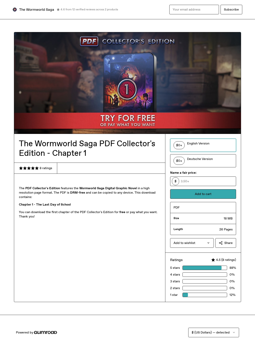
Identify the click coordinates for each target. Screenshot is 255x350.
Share (228, 243)
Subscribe (231, 9)
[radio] (203, 145)
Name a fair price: (183, 173)
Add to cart (203, 194)
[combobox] (192, 243)
